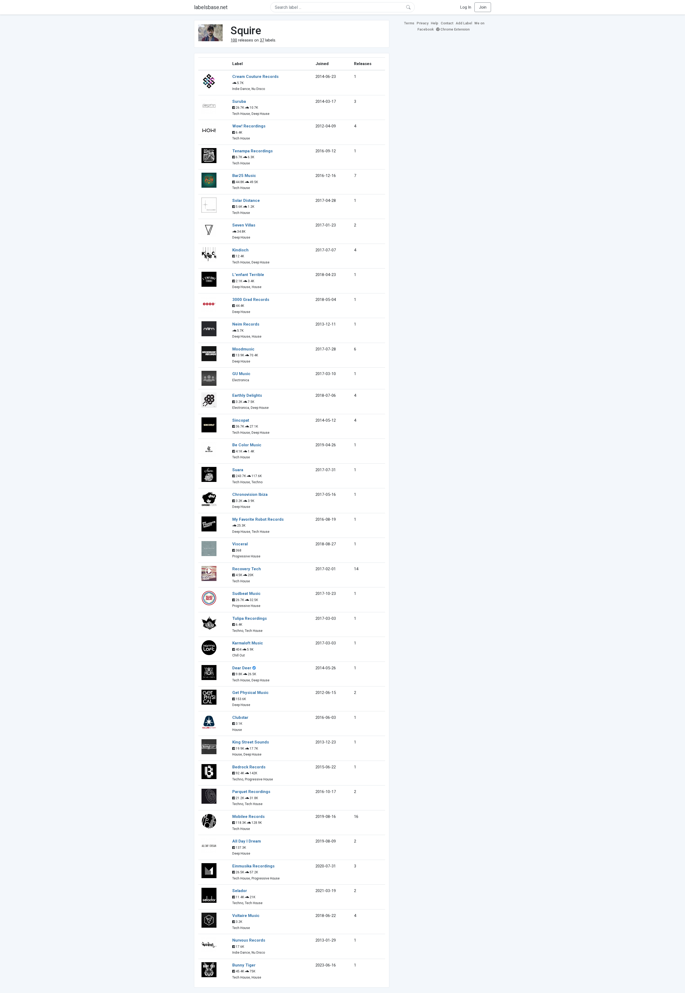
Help (434, 23)
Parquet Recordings (251, 791)
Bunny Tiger (244, 965)
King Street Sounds (250, 742)
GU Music (241, 373)
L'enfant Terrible (248, 274)
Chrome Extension (455, 29)
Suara (237, 469)
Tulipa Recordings (249, 618)
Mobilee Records (248, 816)
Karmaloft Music (247, 643)
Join (482, 7)
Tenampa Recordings (252, 151)
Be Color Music (246, 445)
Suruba (239, 101)
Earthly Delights (247, 395)
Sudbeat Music (246, 593)
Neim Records (245, 324)
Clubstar (240, 717)
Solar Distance (246, 200)
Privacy (422, 23)
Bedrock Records (248, 767)
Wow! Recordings (248, 126)
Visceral (240, 544)
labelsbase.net (211, 7)
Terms (409, 23)
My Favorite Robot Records (258, 519)
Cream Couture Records (255, 76)
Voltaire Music (246, 915)
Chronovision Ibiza (250, 494)
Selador (239, 890)
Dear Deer (241, 668)
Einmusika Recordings (253, 866)
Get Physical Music (250, 692)
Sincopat (240, 420)
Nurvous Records (248, 940)
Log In (465, 7)
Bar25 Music (244, 175)
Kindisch (240, 250)
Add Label (464, 23)
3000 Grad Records (250, 299)
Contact (447, 23)
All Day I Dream (246, 841)
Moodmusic (243, 349)
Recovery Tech (246, 569)
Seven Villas (243, 225)
